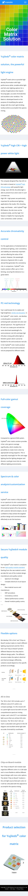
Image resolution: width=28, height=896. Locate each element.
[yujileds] (7, 2)
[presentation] (23, 862)
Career (6, 889)
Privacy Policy (19, 889)
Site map (12, 889)
